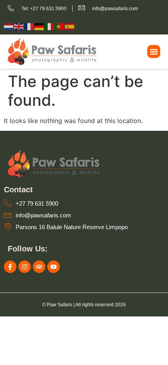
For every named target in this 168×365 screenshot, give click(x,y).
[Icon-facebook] (10, 266)
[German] (39, 26)
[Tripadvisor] (39, 266)
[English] (19, 26)
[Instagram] (24, 266)
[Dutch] (9, 26)
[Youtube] (53, 266)
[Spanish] (70, 26)
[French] (29, 26)
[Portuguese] (60, 26)
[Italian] (50, 26)
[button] (153, 51)
